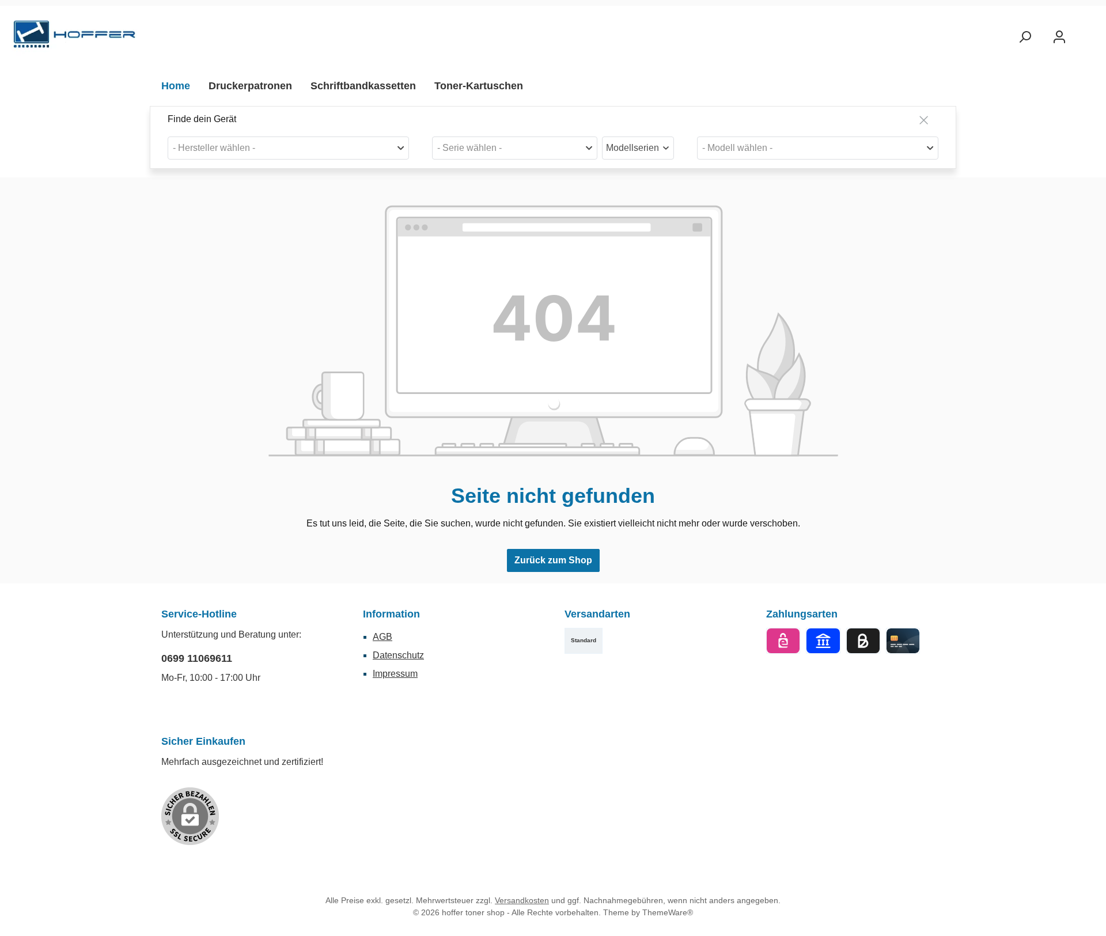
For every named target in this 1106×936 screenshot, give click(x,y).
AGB (382, 637)
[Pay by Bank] (823, 641)
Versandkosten (522, 900)
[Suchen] (1024, 37)
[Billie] (863, 641)
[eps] (783, 641)
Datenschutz (398, 655)
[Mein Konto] (1059, 37)
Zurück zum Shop (553, 560)
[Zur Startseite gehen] (75, 37)
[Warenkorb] (1087, 33)
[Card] (903, 641)
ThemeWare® (667, 912)
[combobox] (288, 148)
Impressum (395, 674)
